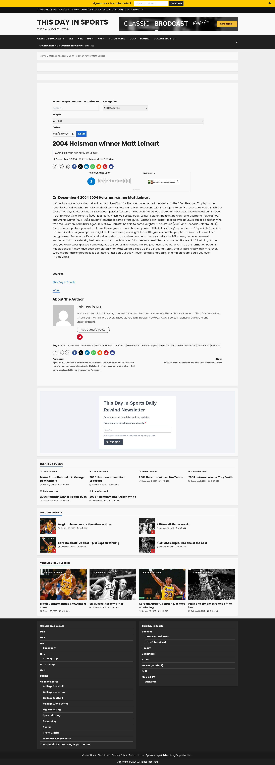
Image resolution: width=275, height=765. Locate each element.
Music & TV (137, 9)
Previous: (94, 364)
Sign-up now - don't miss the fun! (112, 3)
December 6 (87, 345)
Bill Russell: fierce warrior (147, 526)
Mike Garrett (203, 345)
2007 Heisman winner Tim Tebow (161, 477)
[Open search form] (237, 42)
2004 (63, 345)
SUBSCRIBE (113, 442)
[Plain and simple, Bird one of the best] (211, 584)
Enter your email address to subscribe (124, 423)
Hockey (74, 9)
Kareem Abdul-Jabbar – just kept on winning (48, 545)
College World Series (55, 703)
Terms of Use (136, 755)
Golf (127, 9)
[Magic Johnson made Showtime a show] (63, 584)
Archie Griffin (73, 345)
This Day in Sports (47, 9)
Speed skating (52, 715)
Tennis (47, 727)
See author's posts (93, 329)
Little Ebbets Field (155, 642)
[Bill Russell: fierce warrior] (113, 584)
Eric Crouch (120, 345)
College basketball (54, 692)
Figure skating (52, 709)
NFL (89, 38)
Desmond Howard (103, 345)
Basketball (87, 9)
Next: (192, 360)
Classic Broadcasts (50, 38)
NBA (80, 38)
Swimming (49, 721)
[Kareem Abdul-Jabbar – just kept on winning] (162, 584)
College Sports (164, 38)
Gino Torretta (133, 345)
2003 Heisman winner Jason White (113, 497)
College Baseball (53, 686)
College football (53, 698)
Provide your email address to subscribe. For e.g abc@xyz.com (129, 436)
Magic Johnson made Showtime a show (48, 526)
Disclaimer (104, 755)
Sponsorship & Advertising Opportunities (66, 45)
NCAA (98, 9)
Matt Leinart (190, 345)
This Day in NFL (89, 307)
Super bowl (49, 648)
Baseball (64, 9)
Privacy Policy (119, 755)
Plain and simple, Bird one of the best (147, 545)
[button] (55, 166)
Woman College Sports (57, 738)
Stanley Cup (50, 658)
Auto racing (117, 38)
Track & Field (51, 732)
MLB (71, 38)
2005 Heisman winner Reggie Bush (63, 497)
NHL (100, 38)
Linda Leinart (177, 345)
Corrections (89, 755)
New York (215, 345)
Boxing (145, 38)
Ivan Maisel (164, 345)
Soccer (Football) (113, 9)
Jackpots (150, 681)
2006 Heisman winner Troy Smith (210, 477)
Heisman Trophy (149, 345)
